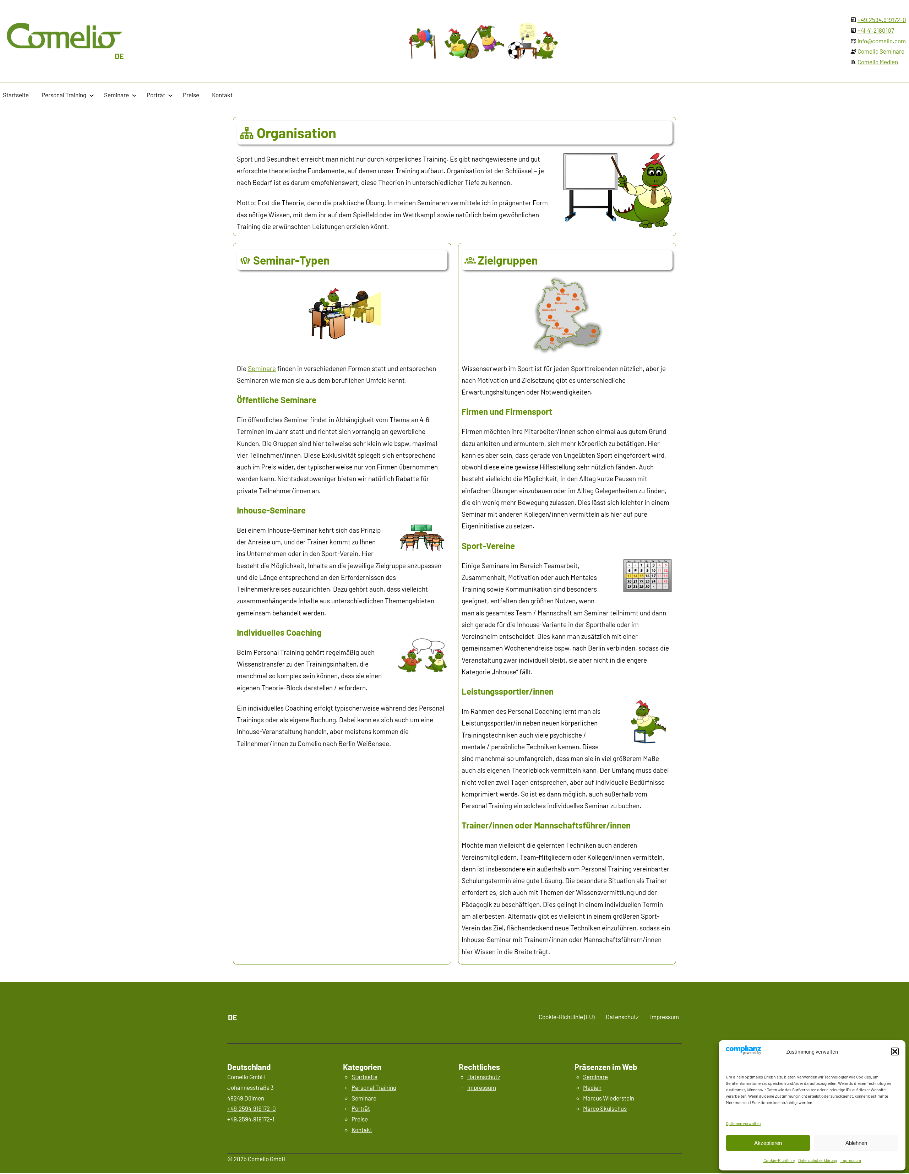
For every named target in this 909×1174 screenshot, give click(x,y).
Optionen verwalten (743, 1123)
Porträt (361, 1108)
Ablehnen (856, 1143)
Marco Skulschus (605, 1108)
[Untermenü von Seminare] (134, 95)
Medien (592, 1087)
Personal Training (374, 1087)
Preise (360, 1119)
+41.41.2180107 (876, 30)
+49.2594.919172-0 (882, 19)
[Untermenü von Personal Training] (91, 95)
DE (119, 55)
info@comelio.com (882, 40)
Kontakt (362, 1129)
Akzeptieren (768, 1143)
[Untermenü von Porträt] (170, 95)
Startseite (364, 1076)
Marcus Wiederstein (608, 1098)
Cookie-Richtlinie (779, 1160)
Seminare (262, 368)
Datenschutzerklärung (817, 1160)
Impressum (850, 1160)
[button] (894, 1051)
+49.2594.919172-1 (250, 1119)
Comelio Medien (878, 61)
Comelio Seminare (881, 51)
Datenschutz (483, 1076)
